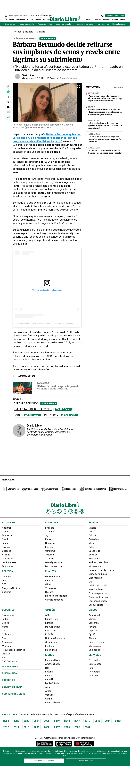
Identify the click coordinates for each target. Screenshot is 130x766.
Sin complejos (96, 589)
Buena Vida (94, 551)
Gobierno (6, 592)
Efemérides (94, 660)
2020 (47, 720)
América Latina (53, 664)
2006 (67, 727)
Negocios (50, 543)
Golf (4, 630)
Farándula (43, 383)
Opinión (106, 19)
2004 (87, 727)
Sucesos (6, 551)
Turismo (49, 531)
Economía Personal (98, 601)
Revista (88, 19)
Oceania (49, 695)
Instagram (51, 415)
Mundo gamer (96, 646)
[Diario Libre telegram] (70, 511)
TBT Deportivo (9, 661)
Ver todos (118, 87)
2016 (87, 720)
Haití (47, 668)
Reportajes (7, 566)
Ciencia (49, 580)
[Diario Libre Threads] (76, 511)
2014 (107, 720)
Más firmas (51, 650)
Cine (91, 531)
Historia (49, 592)
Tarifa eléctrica (102, 24)
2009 (36, 727)
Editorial (49, 623)
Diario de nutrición (98, 574)
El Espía (49, 634)
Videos (122, 19)
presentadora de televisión (33, 409)
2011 (16, 727)
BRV (4, 657)
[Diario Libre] (65, 18)
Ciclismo (6, 634)
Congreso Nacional (11, 588)
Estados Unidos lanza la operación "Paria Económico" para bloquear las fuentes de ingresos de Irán (105, 112)
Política (30, 19)
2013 (118, 720)
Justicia (6, 543)
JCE (4, 580)
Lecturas (49, 646)
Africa (48, 691)
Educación (7, 535)
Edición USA (93, 121)
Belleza (92, 547)
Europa (48, 675)
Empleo (49, 539)
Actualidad (20, 19)
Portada (17, 31)
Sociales (93, 554)
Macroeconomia (53, 566)
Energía (49, 547)
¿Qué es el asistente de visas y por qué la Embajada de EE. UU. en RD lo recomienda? (105, 125)
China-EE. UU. (10, 24)
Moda (91, 543)
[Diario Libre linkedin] (65, 511)
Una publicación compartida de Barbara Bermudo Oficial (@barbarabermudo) (47, 323)
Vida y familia (95, 578)
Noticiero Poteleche (55, 638)
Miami (25, 78)
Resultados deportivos (13, 650)
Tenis (5, 638)
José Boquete (9, 562)
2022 (26, 720)
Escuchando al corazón (100, 597)
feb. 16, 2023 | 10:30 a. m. (44, 78)
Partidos (6, 576)
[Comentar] (8, 107)
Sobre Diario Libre (13, 693)
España (49, 671)
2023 (16, 720)
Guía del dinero (96, 650)
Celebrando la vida (98, 585)
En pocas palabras (98, 593)
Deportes (97, 19)
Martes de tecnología (56, 596)
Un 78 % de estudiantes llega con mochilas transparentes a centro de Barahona (104, 139)
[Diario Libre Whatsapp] (81, 511)
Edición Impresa (12, 686)
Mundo (38, 19)
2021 (36, 720)
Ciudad (5, 531)
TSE (4, 584)
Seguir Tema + (47, 38)
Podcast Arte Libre (98, 562)
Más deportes (9, 646)
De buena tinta (52, 627)
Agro (47, 535)
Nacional (6, 528)
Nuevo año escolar (27, 24)
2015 (97, 720)
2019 (57, 720)
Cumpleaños (95, 664)
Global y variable (53, 562)
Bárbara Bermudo (26, 403)
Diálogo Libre (8, 558)
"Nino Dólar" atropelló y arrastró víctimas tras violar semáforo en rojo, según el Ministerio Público (105, 98)
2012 (6, 727)
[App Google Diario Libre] (44, 743)
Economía (47, 19)
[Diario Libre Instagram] (54, 511)
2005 (77, 727)
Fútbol (5, 619)
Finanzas (49, 528)
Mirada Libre (51, 619)
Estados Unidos (53, 660)
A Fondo (6, 554)
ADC (47, 615)
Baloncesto (8, 615)
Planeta (115, 19)
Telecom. (50, 558)
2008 (47, 727)
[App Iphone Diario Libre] (63, 743)
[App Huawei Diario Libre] (84, 743)
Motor (5, 627)
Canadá (49, 679)
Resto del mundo (53, 702)
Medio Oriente (52, 683)
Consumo (50, 551)
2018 (67, 720)
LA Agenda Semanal (85, 24)
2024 (6, 720)
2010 (26, 727)
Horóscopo (94, 671)
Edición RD (8, 680)
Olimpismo (7, 642)
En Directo (50, 630)
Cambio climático (54, 599)
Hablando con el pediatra (101, 570)
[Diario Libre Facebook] (48, 511)
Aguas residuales (45, 24)
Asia (47, 687)
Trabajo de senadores (64, 24)
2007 (57, 727)
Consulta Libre (96, 605)
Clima (48, 584)
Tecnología (50, 588)
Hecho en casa (96, 642)
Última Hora (9, 19)
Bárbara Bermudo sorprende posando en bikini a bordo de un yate (58, 387)
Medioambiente (53, 576)
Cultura (92, 535)
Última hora (10, 666)
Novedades (94, 558)
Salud (17, 415)
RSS (91, 668)
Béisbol (6, 623)
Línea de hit (7, 653)
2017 (77, 720)
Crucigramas (95, 675)
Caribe (48, 698)
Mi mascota (95, 566)
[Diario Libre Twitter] (59, 511)
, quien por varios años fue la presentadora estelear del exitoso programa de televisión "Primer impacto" (47, 138)
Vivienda (49, 554)
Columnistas (51, 642)
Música (92, 528)
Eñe (90, 581)
